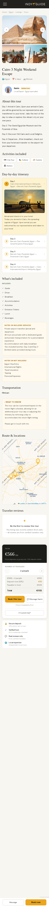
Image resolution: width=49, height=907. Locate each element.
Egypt (11, 12)
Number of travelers (15, 567)
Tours (26, 12)
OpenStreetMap (33, 503)
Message (13, 902)
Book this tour (15, 599)
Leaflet (22, 503)
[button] (11, 476)
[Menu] (5, 4)
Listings (19, 12)
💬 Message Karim (35, 599)
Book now (36, 902)
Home (4, 12)
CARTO (43, 503)
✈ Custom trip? (24, 613)
